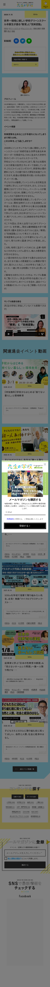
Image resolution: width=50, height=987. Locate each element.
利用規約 (10, 519)
